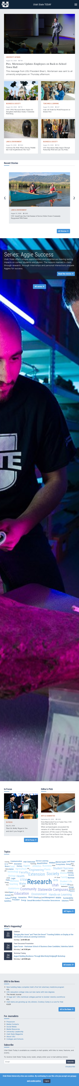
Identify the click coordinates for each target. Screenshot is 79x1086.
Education (21, 893)
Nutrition (71, 878)
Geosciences (55, 900)
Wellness (14, 880)
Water (22, 883)
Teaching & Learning (51, 104)
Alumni (63, 873)
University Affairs (13, 57)
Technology (12, 871)
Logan (13, 878)
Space (11, 892)
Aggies (26, 865)
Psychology (33, 863)
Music (30, 897)
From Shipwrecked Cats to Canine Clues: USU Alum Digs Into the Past (56, 823)
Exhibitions (14, 888)
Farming (70, 873)
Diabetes (71, 900)
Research (39, 882)
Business (47, 865)
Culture (7, 898)
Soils (40, 898)
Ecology (14, 897)
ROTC (73, 865)
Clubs (8, 880)
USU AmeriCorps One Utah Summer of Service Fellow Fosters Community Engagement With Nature (35, 217)
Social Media (11, 1027)
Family (64, 877)
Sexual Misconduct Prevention (38, 900)
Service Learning (42, 861)
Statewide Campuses (53, 889)
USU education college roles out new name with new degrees (30, 992)
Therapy (7, 882)
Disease (11, 863)
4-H (55, 877)
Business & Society (13, 104)
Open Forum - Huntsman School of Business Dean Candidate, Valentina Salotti (43, 946)
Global (53, 865)
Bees (12, 895)
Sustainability (68, 898)
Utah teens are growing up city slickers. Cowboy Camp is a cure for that (34, 1002)
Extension (36, 874)
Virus (7, 885)
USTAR (8, 878)
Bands (71, 885)
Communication (16, 861)
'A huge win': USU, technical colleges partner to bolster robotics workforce (35, 997)
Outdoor (44, 863)
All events (67, 965)
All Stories (62, 231)
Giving (68, 864)
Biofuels (7, 892)
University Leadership (14, 1032)
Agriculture (21, 868)
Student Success (63, 868)
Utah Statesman (29, 862)
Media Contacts (12, 1024)
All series (39, 286)
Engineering (36, 870)
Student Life (66, 881)
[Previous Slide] (4, 198)
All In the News (66, 1009)
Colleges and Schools (14, 1039)
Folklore (7, 869)
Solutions (65, 901)
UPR (5, 871)
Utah (55, 885)
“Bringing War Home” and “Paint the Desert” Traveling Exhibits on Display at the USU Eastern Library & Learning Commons (43, 935)
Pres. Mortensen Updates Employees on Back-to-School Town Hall (36, 65)
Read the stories (65, 274)
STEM (23, 880)
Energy (23, 900)
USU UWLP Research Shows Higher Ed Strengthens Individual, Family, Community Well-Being (20, 111)
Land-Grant (71, 861)
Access (71, 875)
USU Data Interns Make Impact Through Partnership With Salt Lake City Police (56, 149)
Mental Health (61, 862)
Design (71, 887)
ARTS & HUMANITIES (48, 816)
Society (52, 873)
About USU (10, 1036)
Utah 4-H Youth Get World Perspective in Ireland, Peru (56, 110)
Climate (36, 897)
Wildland (52, 863)
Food (12, 866)
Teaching (13, 884)
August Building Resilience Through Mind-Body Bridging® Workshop (39, 956)
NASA (11, 869)
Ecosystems (60, 864)
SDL (68, 884)
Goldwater (70, 871)
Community (28, 889)
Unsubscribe (70, 1067)
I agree (47, 1081)
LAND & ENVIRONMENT (19, 210)
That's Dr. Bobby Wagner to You (16, 828)
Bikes (72, 864)
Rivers (7, 866)
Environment (39, 894)
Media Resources (13, 1029)
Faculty (23, 872)
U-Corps (63, 870)
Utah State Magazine (14, 1034)
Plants (47, 869)
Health (21, 876)
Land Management (48, 897)
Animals (8, 895)
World (39, 863)
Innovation (18, 864)
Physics (72, 891)
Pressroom (10, 1022)
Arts (55, 880)
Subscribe (70, 1062)
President (16, 900)
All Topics (68, 911)
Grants (63, 884)
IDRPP (23, 886)
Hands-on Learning (60, 894)
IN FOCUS (9, 822)
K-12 (6, 864)
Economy (7, 862)
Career (58, 877)
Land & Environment (14, 142)
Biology (12, 875)
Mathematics (64, 886)
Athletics (36, 866)
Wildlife (58, 898)
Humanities (22, 897)
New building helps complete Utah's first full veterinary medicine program (35, 987)
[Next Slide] (74, 198)
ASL (28, 868)
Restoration (72, 889)
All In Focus (30, 840)
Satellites (7, 901)
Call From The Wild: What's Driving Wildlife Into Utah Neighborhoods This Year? (20, 149)
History (19, 866)
